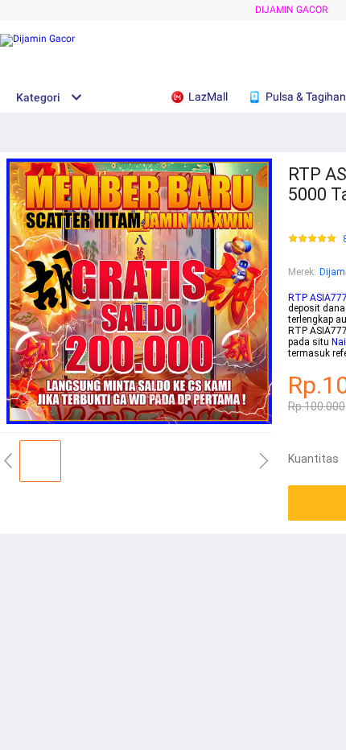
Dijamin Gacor (291, 9)
